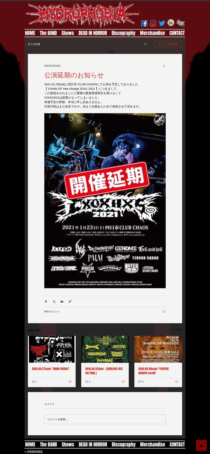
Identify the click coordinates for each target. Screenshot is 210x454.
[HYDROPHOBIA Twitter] (162, 23)
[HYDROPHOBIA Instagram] (153, 23)
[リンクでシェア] (70, 301)
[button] (145, 44)
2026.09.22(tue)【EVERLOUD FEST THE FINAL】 (104, 371)
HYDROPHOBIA (34, 452)
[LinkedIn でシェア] (61, 301)
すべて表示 (176, 329)
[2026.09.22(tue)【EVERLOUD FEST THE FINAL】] (105, 349)
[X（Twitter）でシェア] (53, 301)
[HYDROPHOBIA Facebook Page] (144, 23)
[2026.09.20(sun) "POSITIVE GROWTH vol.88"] (158, 349)
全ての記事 (34, 44)
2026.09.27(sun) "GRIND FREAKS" (51, 369)
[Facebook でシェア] (45, 301)
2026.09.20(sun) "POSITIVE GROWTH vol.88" (153, 371)
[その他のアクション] (164, 66)
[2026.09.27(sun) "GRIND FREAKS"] (52, 349)
